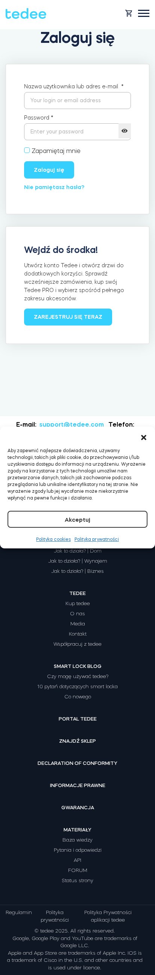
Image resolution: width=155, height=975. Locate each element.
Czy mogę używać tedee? (77, 676)
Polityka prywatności (96, 539)
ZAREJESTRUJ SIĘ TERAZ (68, 316)
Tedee (77, 593)
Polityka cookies (53, 539)
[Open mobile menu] (143, 13)
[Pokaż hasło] (125, 130)
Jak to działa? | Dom (78, 550)
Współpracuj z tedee (77, 644)
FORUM (77, 870)
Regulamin (19, 912)
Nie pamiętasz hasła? (54, 187)
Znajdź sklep (77, 741)
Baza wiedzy (77, 839)
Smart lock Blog (78, 666)
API (77, 860)
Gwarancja (77, 807)
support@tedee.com (72, 424)
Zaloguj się (49, 170)
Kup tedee (77, 603)
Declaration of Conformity (77, 763)
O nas (77, 613)
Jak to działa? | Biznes (77, 571)
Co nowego (77, 696)
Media (77, 623)
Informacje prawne (77, 785)
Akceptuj (77, 519)
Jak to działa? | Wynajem (77, 561)
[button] (143, 436)
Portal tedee (78, 718)
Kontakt (78, 633)
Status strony (77, 880)
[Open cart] (128, 13)
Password (38, 117)
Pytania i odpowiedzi (78, 850)
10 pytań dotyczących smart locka (77, 686)
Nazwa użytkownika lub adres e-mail (74, 86)
